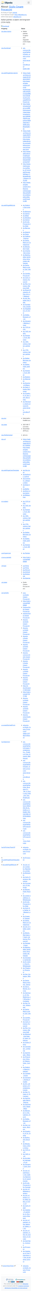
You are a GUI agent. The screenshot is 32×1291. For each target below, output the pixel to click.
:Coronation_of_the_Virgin (27, 885)
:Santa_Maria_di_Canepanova (27, 243)
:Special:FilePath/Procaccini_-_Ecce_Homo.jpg (27, 837)
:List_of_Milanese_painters (26, 1191)
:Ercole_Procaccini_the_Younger (27, 1185)
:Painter (26, 553)
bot (3, 418)
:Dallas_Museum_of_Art (27, 317)
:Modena (27, 218)
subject (4, 501)
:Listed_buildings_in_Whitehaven (27, 898)
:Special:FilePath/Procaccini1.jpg (27, 825)
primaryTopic (8, 1266)
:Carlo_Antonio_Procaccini (26, 280)
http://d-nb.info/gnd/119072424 (27, 688)
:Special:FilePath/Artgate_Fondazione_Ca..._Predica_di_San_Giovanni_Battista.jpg (26, 750)
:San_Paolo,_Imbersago (26, 1005)
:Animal (26, 572)
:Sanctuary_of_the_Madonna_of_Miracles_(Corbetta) (27, 997)
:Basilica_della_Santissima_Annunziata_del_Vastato (27, 259)
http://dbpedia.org (20, 15)
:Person (26, 570)
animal (15, 13)
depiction (5, 742)
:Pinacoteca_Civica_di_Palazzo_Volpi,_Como (26, 1061)
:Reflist (26, 489)
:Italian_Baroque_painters (27, 360)
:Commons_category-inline (26, 481)
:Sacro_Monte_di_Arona (26, 989)
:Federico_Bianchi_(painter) (26, 1069)
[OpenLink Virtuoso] (9, 1279)
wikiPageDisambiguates (10, 860)
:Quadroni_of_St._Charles (27, 1133)
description (6, 31)
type (3, 566)
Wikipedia (25, 1284)
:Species (26, 578)
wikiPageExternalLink (9, 73)
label (4, 582)
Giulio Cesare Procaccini (12, 8)
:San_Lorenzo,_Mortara (26, 1127)
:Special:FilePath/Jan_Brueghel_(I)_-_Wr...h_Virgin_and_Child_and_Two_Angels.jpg (27, 789)
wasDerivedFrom (8, 725)
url (3, 439)
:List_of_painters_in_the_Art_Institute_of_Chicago (27, 1235)
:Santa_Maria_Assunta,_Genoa (26, 982)
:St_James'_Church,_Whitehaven (27, 964)
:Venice (26, 220)
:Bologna (27, 211)
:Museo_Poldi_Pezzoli (27, 892)
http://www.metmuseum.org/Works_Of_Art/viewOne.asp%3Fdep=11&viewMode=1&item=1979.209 (27, 172)
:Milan (26, 216)
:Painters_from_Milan (26, 373)
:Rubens (26, 377)
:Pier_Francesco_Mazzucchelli (26, 286)
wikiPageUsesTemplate (10, 470)
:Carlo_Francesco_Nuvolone (27, 879)
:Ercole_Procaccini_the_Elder (27, 224)
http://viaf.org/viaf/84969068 (26, 559)
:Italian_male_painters (26, 367)
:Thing (26, 566)
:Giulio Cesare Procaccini (26, 609)
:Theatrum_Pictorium (26, 970)
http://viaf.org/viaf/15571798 (26, 694)
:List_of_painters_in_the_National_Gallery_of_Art (27, 1224)
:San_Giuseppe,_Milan (26, 976)
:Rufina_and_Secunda (26, 1140)
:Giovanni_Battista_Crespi (27, 323)
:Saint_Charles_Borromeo (26, 389)
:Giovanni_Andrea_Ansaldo (27, 1080)
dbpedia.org (17, 17)
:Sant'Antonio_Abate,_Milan (27, 1107)
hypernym (6, 553)
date (4, 425)
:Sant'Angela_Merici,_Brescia (27, 1100)
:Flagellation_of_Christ (27, 311)
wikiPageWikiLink (8, 205)
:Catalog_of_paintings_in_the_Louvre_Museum (26, 1214)
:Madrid (26, 232)
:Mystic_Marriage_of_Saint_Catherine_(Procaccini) (26, 937)
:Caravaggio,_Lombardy (27, 1049)
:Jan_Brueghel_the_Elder (27, 300)
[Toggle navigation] (28, 2)
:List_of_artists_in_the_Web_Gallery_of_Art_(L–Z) (26, 1199)
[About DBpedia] (6, 2)
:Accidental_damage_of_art (26, 1160)
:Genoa (26, 214)
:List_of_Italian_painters (26, 929)
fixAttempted (6, 435)
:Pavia (26, 234)
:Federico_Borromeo (26, 207)
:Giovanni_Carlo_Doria (27, 1166)
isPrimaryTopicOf (8, 847)
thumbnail (6, 48)
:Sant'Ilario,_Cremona (27, 1243)
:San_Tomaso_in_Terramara (26, 1094)
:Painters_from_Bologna (26, 338)
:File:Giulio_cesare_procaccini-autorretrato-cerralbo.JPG (27, 408)
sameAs (6, 557)
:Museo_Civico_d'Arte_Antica (26, 1146)
